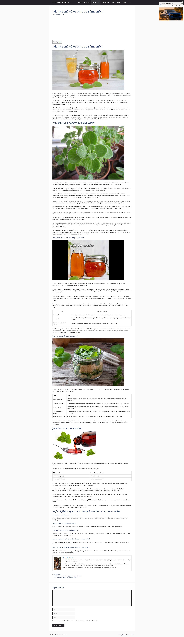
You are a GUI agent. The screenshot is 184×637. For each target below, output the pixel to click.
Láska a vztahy (105, 2)
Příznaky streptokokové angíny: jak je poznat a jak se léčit (68, 576)
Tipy (113, 2)
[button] (130, 2)
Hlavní (79, 2)
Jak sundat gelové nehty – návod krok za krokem (65, 577)
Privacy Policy (121, 634)
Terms (128, 634)
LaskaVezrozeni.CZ (60, 2)
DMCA (132, 634)
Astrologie (86, 2)
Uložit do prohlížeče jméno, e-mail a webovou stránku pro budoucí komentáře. (76, 621)
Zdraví (124, 2)
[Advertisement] (92, 28)
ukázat (59, 42)
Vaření (118, 2)
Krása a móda (95, 2)
